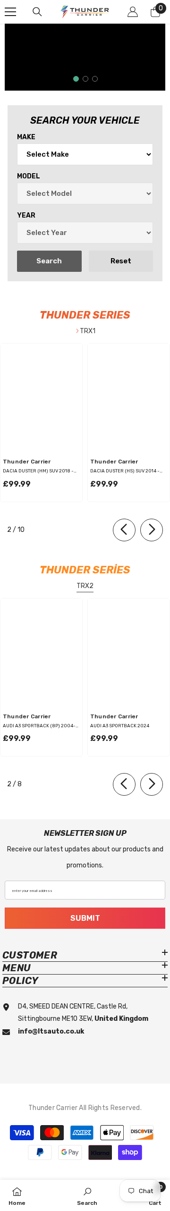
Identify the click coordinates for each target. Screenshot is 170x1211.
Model (28, 176)
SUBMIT (85, 918)
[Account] (133, 12)
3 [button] (95, 79)
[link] (87, 1195)
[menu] (10, 11)
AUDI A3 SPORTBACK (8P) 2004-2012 (39, 726)
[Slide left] (124, 530)
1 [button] (76, 79)
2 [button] (85, 79)
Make (26, 137)
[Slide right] (151, 530)
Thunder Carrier (27, 461)
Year (26, 215)
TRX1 (87, 331)
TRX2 (85, 586)
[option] (85, 57)
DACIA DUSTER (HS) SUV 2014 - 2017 (125, 471)
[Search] (37, 11)
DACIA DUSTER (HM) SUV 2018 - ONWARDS (38, 471)
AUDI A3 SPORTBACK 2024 (119, 725)
